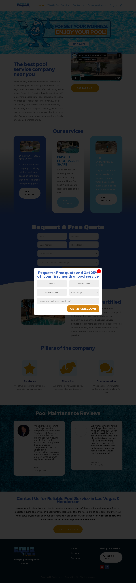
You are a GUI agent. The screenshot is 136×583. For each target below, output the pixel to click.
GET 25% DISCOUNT (83, 308)
